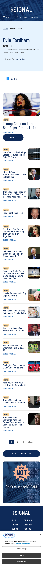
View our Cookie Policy (23, 543)
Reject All (21, 555)
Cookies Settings (21, 549)
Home (5, 28)
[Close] (40, 534)
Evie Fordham (9, 133)
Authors (28, 524)
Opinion (28, 520)
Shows (14, 524)
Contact (28, 528)
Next (30, 442)
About (15, 528)
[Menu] (7, 17)
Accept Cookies (21, 562)
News (15, 520)
